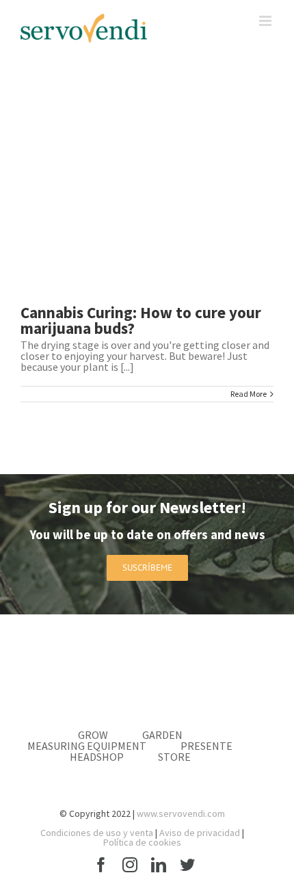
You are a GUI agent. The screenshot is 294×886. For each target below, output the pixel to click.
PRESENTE (206, 745)
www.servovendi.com (181, 813)
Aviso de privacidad (199, 832)
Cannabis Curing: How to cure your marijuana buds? (141, 320)
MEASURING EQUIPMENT (86, 745)
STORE (174, 756)
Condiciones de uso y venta (96, 832)
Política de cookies (142, 842)
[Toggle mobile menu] (266, 21)
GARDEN (162, 734)
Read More (248, 394)
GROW (93, 734)
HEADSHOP (97, 756)
